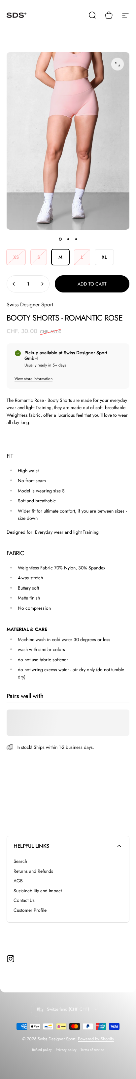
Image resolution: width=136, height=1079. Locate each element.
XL (104, 257)
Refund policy (42, 1049)
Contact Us (24, 901)
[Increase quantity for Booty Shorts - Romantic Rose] (42, 284)
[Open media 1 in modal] (117, 64)
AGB (18, 881)
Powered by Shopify (96, 1039)
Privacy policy (66, 1049)
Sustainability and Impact (38, 891)
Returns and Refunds (33, 871)
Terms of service (92, 1049)
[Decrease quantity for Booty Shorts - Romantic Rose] (14, 284)
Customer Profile (30, 910)
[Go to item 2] (68, 239)
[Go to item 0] (60, 239)
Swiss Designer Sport (30, 304)
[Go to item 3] (76, 239)
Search (20, 862)
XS (16, 257)
